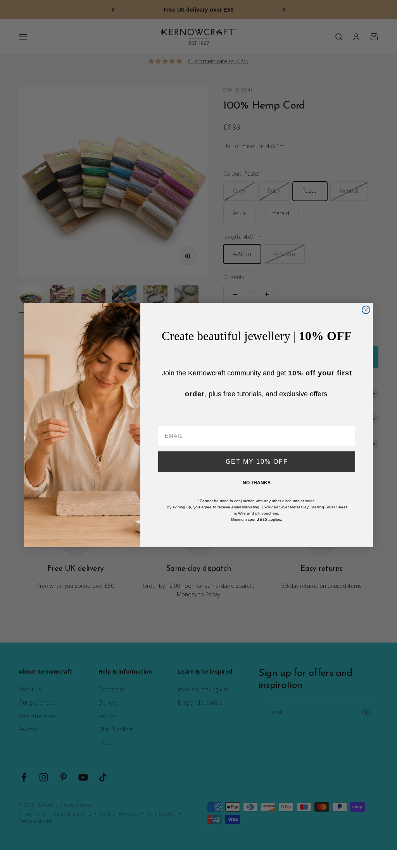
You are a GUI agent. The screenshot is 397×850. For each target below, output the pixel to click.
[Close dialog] (366, 310)
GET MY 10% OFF (257, 461)
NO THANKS (257, 482)
